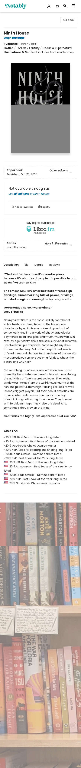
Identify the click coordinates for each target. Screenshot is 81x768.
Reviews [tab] (54, 265)
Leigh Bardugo (14, 38)
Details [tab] (38, 265)
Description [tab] (11, 265)
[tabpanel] (40, 383)
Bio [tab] (26, 265)
